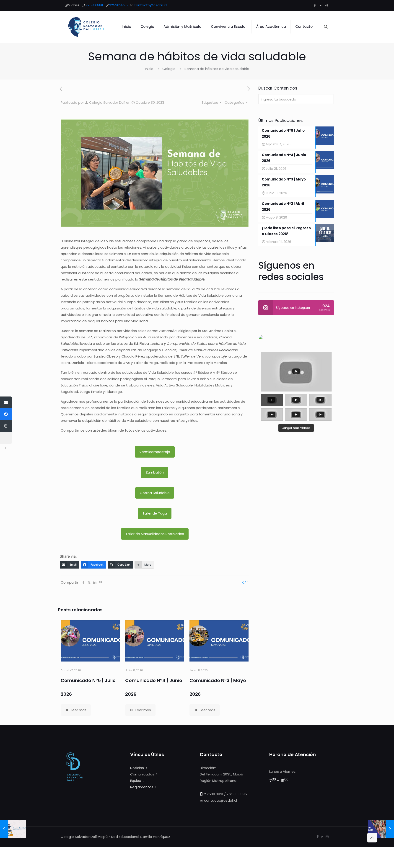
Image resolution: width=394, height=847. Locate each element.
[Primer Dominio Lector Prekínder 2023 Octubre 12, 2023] (13, 829)
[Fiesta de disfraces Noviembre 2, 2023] (381, 829)
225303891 (94, 5)
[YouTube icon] (320, 5)
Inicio (149, 68)
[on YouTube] (296, 340)
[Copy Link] (6, 426)
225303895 (118, 5)
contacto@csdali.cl (150, 5)
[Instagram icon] (326, 5)
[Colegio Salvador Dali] (85, 27)
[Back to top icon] (372, 837)
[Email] (6, 402)
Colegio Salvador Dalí (107, 102)
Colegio (169, 68)
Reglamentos (141, 787)
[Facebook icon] (314, 5)
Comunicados (142, 774)
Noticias (137, 767)
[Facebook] (6, 414)
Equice (135, 780)
